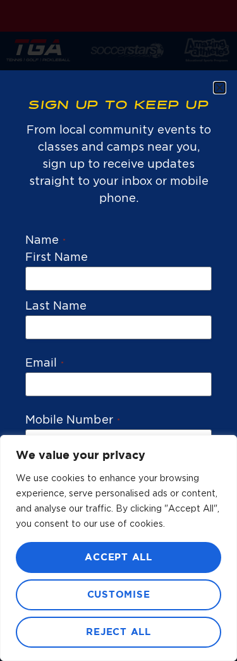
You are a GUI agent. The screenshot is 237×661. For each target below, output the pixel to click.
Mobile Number (72, 420)
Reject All (118, 632)
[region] (118, 548)
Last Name (56, 306)
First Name (56, 257)
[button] (219, 87)
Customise (118, 595)
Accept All (118, 557)
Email (44, 363)
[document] (118, 330)
